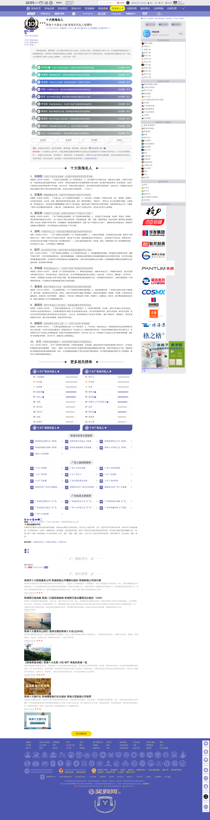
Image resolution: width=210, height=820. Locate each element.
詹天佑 (91, 412)
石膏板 (95, 745)
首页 (144, 18)
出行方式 (147, 97)
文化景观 (147, 118)
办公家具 (42, 745)
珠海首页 (35, 8)
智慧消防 (96, 748)
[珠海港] (153, 324)
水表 (108, 748)
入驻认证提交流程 (154, 770)
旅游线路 (147, 94)
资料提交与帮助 (176, 770)
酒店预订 (147, 200)
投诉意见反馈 (69, 772)
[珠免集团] (153, 302)
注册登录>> (62, 542)
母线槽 (82, 748)
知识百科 (120, 777)
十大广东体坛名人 (31, 42)
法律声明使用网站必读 (114, 786)
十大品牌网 (92, 777)
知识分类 (143, 3)
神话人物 (147, 68)
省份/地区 (55, 522)
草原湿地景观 (149, 144)
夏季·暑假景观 (149, 125)
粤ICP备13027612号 (96, 786)
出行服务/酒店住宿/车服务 (154, 100)
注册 (156, 3)
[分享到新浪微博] (31, 519)
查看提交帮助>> (52, 542)
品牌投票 (172, 8)
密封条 (55, 748)
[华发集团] (153, 233)
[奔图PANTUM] (158, 268)
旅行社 (26, 709)
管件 (68, 742)
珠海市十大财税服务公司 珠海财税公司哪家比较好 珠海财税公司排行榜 (62, 580)
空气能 (68, 748)
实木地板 (136, 742)
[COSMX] (153, 292)
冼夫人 (39, 397)
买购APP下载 (110, 772)
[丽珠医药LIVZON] (153, 281)
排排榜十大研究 (102, 770)
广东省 (48, 522)
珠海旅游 (27, 610)
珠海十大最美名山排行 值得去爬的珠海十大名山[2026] (53, 631)
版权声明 (103, 28)
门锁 (134, 745)
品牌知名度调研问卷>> (69, 3)
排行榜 (123, 770)
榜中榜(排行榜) (80, 777)
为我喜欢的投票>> (91, 158)
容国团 (38, 176)
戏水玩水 (147, 137)
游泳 (145, 153)
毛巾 (161, 745)
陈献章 (39, 392)
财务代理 (32, 593)
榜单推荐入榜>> (98, 148)
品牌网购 (158, 8)
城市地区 (131, 770)
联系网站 (146, 784)
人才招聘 (120, 772)
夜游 (145, 171)
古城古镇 (147, 156)
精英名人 (34, 522)
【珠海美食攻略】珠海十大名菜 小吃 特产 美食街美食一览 (55, 662)
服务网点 (145, 8)
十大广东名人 (29, 45)
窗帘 (161, 742)
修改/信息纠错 (81, 772)
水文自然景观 (149, 112)
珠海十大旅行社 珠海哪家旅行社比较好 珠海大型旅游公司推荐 (57, 696)
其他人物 (147, 71)
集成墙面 (123, 742)
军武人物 (147, 65)
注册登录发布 (140, 770)
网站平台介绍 (130, 772)
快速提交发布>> (39, 542)
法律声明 (100, 772)
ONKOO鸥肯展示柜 (65, 777)
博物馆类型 (148, 162)
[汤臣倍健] (153, 222)
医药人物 (147, 74)
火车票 (146, 188)
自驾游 (146, 103)
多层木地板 (150, 742)
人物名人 (149, 777)
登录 (151, 3)
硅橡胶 (148, 748)
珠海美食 (103, 8)
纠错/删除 (93, 28)
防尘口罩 (136, 748)
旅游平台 (147, 194)
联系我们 (130, 781)
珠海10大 (76, 8)
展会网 (111, 777)
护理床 (28, 745)
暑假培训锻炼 (149, 128)
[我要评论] (39, 519)
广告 (143, 371)
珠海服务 (90, 8)
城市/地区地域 (159, 18)
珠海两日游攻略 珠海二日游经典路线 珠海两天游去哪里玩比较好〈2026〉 (64, 598)
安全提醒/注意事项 (151, 197)
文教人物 (147, 59)
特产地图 (168, 777)
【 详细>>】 (88, 189)
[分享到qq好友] (33, 519)
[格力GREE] (153, 211)
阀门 (81, 745)
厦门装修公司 (98, 742)
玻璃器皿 (56, 742)
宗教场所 (147, 159)
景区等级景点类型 (151, 84)
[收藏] (36, 519)
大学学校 (139, 777)
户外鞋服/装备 (149, 106)
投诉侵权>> (42, 533)
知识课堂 (150, 18)
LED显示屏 (70, 745)
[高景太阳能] (153, 255)
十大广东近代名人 (31, 40)
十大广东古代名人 (31, 36)
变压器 (108, 742)
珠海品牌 (49, 8)
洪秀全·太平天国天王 (97, 402)
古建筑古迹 (148, 165)
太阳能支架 (124, 745)
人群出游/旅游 (149, 87)
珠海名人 (116, 8)
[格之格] (153, 335)
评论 (78, 28)
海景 (145, 134)
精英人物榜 (29, 31)
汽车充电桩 (164, 748)
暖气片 (28, 748)
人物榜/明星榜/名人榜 (69, 522)
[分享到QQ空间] (28, 519)
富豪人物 (147, 49)
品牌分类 (137, 3)
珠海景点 (63, 8)
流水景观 (147, 141)
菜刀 (54, 745)
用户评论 (28, 565)
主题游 (146, 115)
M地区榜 (63, 28)
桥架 (41, 748)
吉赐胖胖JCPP (51, 777)
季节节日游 (148, 90)
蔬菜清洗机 (124, 748)
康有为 (91, 392)
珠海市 (42, 522)
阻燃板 (28, 742)
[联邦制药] (153, 244)
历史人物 (147, 77)
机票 (145, 185)
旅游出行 (130, 777)
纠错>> (34, 533)
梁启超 (91, 397)
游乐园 (146, 177)
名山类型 (147, 168)
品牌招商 (132, 8)
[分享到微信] (25, 519)
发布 (162, 3)
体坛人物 (147, 62)
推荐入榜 (165, 770)
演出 (145, 174)
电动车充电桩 (44, 742)
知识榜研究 (114, 770)
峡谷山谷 (147, 150)
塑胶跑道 (149, 745)
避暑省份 (147, 131)
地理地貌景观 (149, 109)
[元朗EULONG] (153, 313)
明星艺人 (147, 46)
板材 (108, 745)
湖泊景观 (147, 147)
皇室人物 (147, 56)
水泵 (81, 742)
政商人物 (147, 52)
